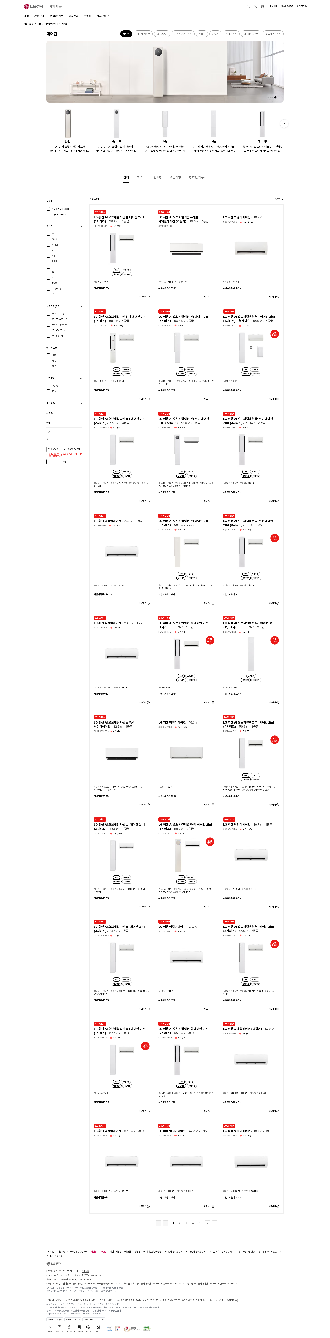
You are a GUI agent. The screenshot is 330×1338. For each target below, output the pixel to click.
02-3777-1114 (70, 1271)
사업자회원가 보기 (102, 288)
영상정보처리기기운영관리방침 (148, 1251)
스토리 (87, 16)
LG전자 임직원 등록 (173, 1251)
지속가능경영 (287, 6)
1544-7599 (85, 1279)
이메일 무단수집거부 (78, 1251)
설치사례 (101, 16)
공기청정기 (162, 33)
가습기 (215, 33)
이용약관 (61, 1251)
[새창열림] (109, 1328)
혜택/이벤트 (56, 16)
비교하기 (142, 297)
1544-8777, (157, 1283)
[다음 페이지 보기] (207, 1223)
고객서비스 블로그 (73, 1319)
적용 (64, 461)
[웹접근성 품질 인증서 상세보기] (147, 1328)
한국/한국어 (88, 1319)
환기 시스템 (231, 33)
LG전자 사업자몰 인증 (245, 1251)
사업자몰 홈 (28, 24)
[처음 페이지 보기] (158, 1223)
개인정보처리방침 (98, 1251)
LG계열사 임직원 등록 (195, 1251)
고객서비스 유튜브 (55, 1319)
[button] (248, 6)
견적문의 (73, 16)
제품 (26, 16)
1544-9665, (89, 1283)
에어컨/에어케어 (51, 24)
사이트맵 (50, 1251)
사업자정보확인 (106, 1300)
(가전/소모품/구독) (86, 1275)
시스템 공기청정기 (183, 33)
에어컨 (126, 33)
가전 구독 (39, 16)
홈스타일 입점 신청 (54, 1256)
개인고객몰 (302, 6)
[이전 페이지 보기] (165, 1223)
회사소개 (273, 6)
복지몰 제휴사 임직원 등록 (220, 1251)
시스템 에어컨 (143, 33)
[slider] (48, 439)
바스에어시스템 (251, 33)
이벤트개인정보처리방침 (120, 1251)
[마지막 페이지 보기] (214, 1223)
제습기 (202, 33)
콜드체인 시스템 (273, 33)
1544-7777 (114, 1283)
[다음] (284, 123)
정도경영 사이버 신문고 (269, 1251)
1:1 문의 (85, 1271)
